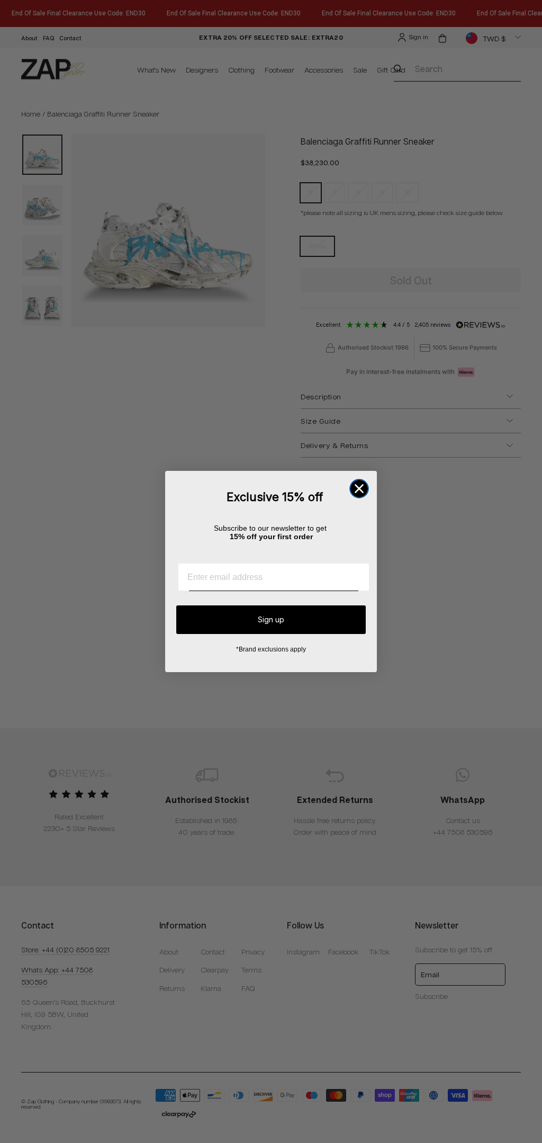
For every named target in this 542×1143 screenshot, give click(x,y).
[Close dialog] (359, 488)
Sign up (271, 619)
